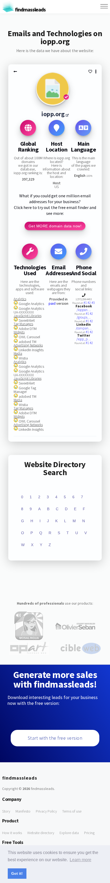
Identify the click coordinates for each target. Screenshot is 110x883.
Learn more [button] (80, 859)
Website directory (40, 832)
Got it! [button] (17, 873)
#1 (86, 302)
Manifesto (22, 811)
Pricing (89, 832)
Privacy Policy (46, 811)
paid (52, 303)
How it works (12, 832)
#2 (90, 302)
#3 (93, 302)
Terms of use (71, 811)
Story (6, 811)
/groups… (84, 317)
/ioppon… (84, 310)
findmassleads (30, 9)
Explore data (69, 832)
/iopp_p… (83, 339)
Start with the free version (55, 738)
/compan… (84, 328)
